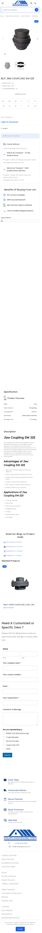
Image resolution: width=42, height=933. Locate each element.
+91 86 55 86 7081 (20, 843)
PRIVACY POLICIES (8, 880)
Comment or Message (12, 709)
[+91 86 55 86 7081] (9, 843)
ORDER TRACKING (8, 890)
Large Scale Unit (12, 745)
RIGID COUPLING (8, 859)
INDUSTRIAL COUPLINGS (12, 16)
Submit (7, 755)
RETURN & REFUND (9, 876)
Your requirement (11, 698)
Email (5, 686)
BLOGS (4, 872)
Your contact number (12, 675)
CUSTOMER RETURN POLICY (12, 893)
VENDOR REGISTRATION (10, 918)
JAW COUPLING (26, 16)
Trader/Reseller (12, 737)
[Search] (36, 10)
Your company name (12, 663)
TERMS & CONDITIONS (10, 884)
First (4, 658)
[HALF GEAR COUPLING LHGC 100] (20, 583)
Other (8, 749)
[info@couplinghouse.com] (10, 846)
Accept (20, 929)
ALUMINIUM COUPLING (10, 863)
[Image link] (20, 835)
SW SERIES (35, 16)
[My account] (31, 3)
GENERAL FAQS (7, 901)
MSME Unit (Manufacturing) (17, 733)
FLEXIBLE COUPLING (9, 855)
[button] (3, 39)
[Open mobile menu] (3, 3)
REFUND (5, 897)
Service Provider (12, 741)
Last (22, 658)
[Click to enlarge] (4, 54)
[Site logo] (20, 3)
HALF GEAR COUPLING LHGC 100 (18, 604)
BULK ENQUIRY (7, 910)
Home (1, 16)
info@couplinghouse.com (21, 847)
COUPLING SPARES (8, 867)
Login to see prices (9, 122)
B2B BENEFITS (7, 914)
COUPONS (5, 907)
